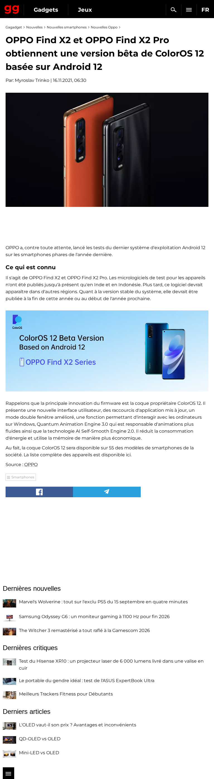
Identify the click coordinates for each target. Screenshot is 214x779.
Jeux (85, 9)
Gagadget (12, 8)
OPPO (31, 464)
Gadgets (46, 9)
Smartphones (22, 477)
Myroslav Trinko (32, 80)
